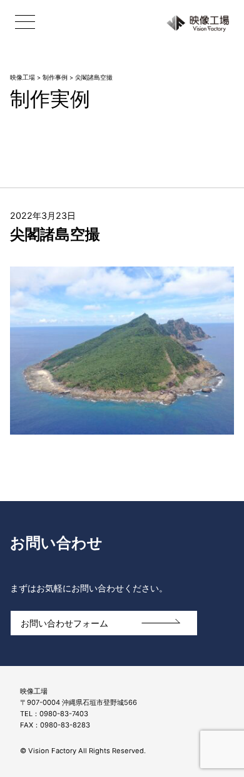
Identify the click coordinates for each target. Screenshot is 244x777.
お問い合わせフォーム (64, 623)
